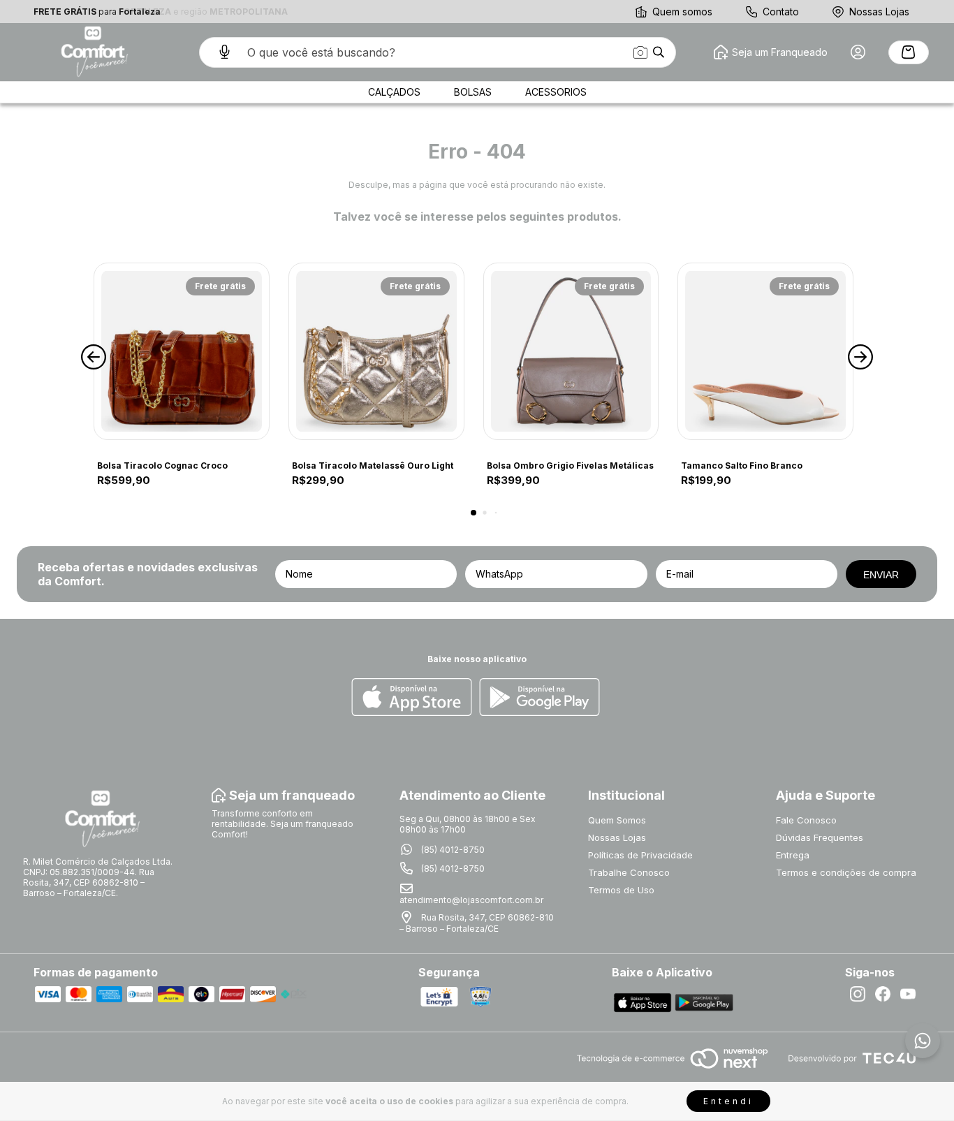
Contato (781, 11)
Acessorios (556, 92)
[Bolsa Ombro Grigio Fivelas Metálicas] (571, 351)
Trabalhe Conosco (629, 872)
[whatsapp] (922, 1040)
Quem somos (682, 11)
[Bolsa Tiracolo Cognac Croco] (181, 351)
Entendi (728, 1101)
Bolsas (473, 92)
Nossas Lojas (879, 11)
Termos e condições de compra (846, 872)
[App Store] (412, 698)
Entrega (792, 854)
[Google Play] (539, 698)
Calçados (394, 92)
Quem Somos (617, 820)
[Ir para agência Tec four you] (852, 1059)
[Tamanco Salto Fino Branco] (765, 351)
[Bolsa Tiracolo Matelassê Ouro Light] (376, 351)
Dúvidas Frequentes (819, 837)
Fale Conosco (806, 820)
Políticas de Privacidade (640, 854)
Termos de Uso (621, 889)
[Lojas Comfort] (93, 52)
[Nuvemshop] (672, 1069)
